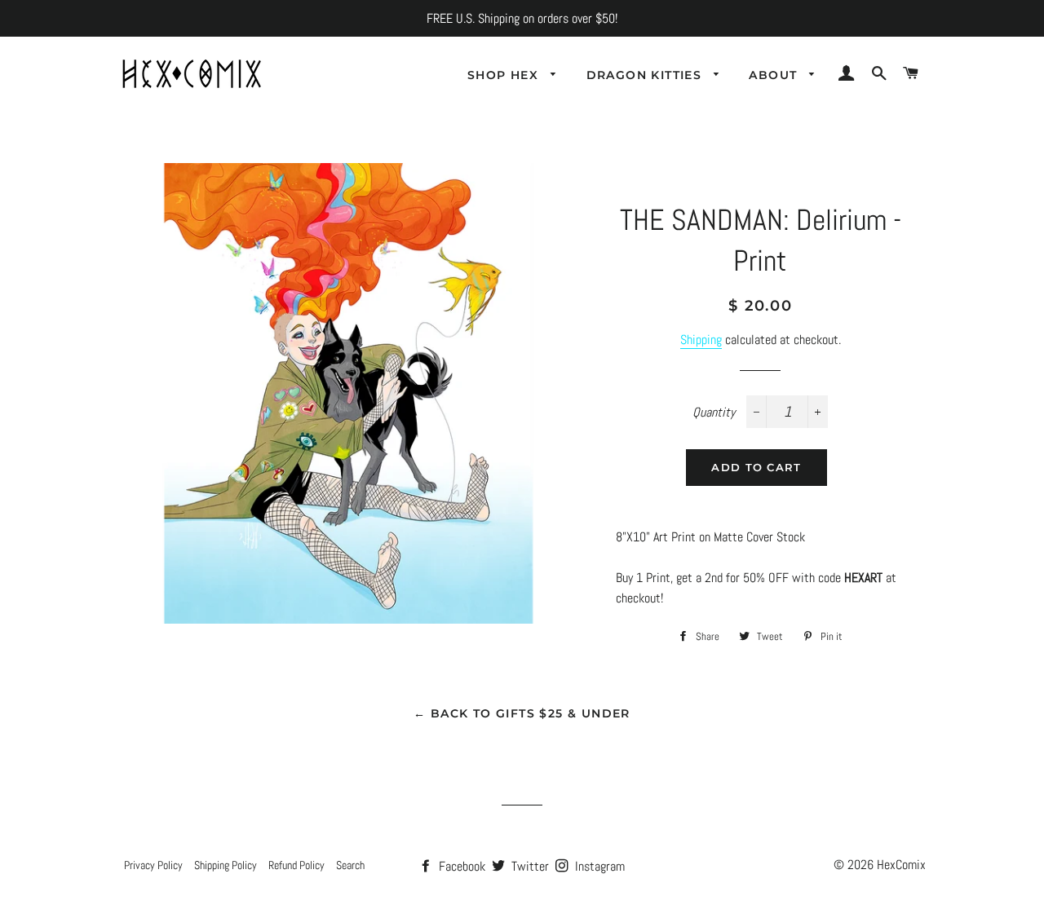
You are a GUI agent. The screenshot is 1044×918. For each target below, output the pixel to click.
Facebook (460, 866)
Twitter (528, 866)
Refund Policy (296, 865)
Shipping (701, 339)
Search (350, 865)
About (775, 75)
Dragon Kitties (646, 75)
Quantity (713, 412)
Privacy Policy (153, 865)
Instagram (598, 866)
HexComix (901, 864)
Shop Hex (505, 75)
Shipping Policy (225, 865)
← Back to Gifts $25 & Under (522, 713)
